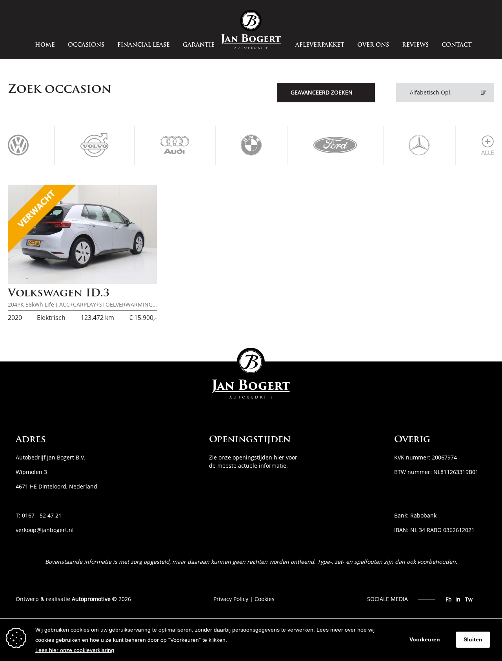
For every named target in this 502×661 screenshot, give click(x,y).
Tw (469, 599)
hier (279, 457)
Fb (449, 599)
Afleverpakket (319, 45)
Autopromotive (91, 599)
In (457, 599)
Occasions (86, 45)
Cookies (265, 599)
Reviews (415, 45)
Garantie (199, 45)
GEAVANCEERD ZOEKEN (322, 92)
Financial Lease (143, 45)
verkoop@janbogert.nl (45, 530)
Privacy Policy (230, 599)
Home (45, 45)
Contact (457, 45)
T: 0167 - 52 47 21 (39, 515)
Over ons (373, 45)
